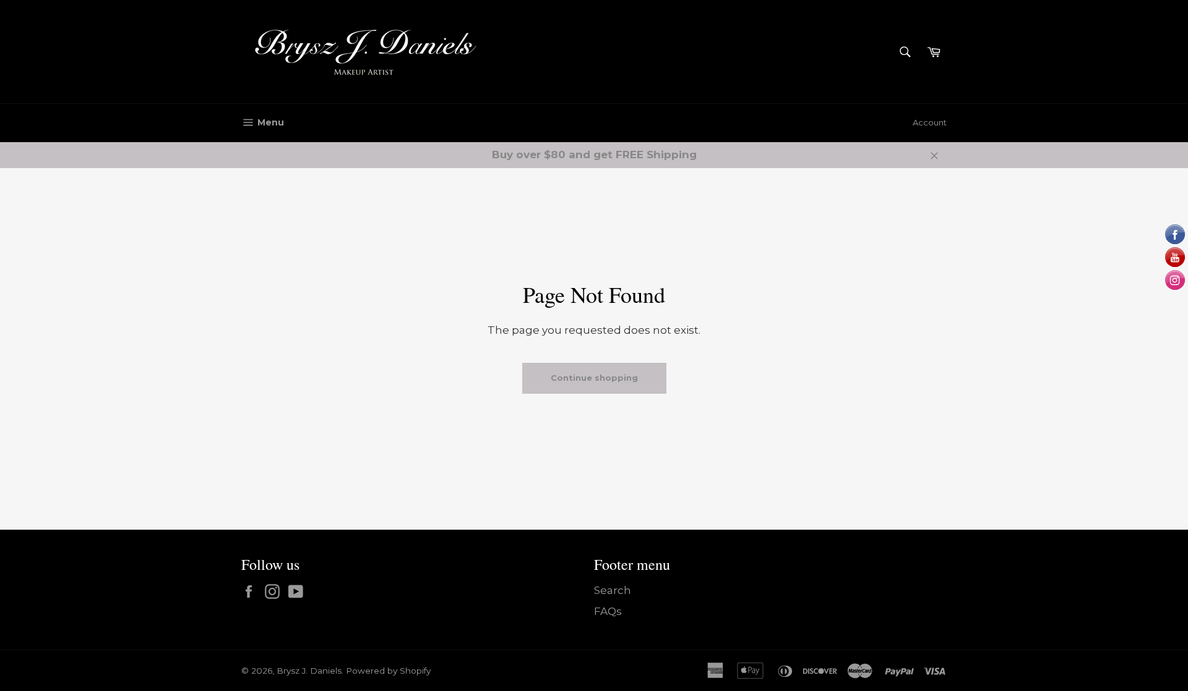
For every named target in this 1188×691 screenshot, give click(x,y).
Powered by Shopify (388, 671)
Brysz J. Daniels (309, 671)
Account (930, 122)
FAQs (608, 611)
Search (612, 590)
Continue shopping (594, 378)
